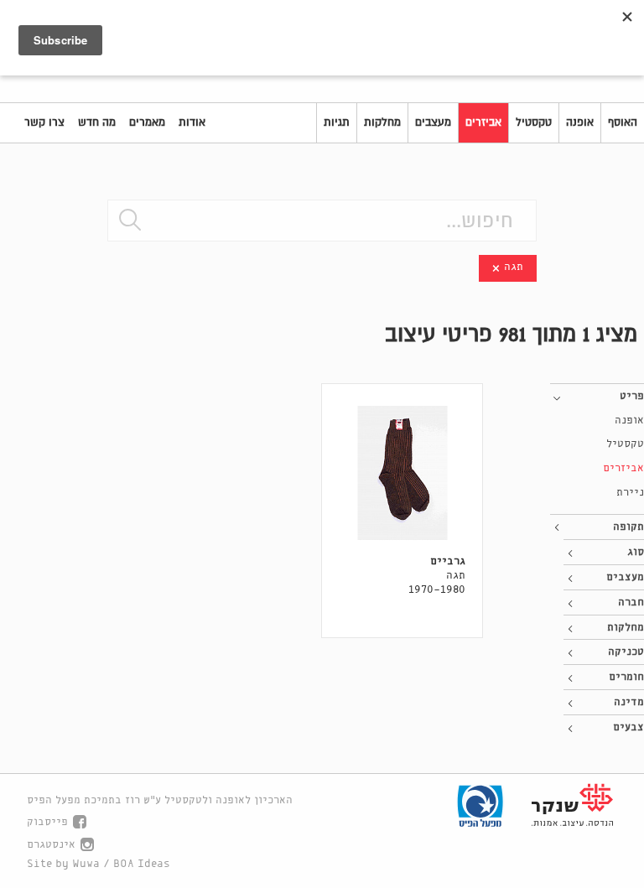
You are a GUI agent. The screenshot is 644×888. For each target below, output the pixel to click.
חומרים (626, 677)
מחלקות (382, 122)
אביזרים (483, 122)
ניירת (630, 492)
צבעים (628, 727)
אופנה (580, 122)
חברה (631, 602)
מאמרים (147, 122)
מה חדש (97, 122)
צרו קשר (44, 122)
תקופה (628, 527)
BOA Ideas (141, 864)
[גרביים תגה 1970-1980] (402, 472)
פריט (632, 396)
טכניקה (626, 652)
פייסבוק (47, 822)
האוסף (622, 122)
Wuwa (86, 864)
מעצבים (433, 122)
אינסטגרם (51, 844)
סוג (635, 552)
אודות (192, 122)
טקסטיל (534, 122)
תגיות (337, 122)
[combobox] (322, 220)
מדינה (629, 702)
